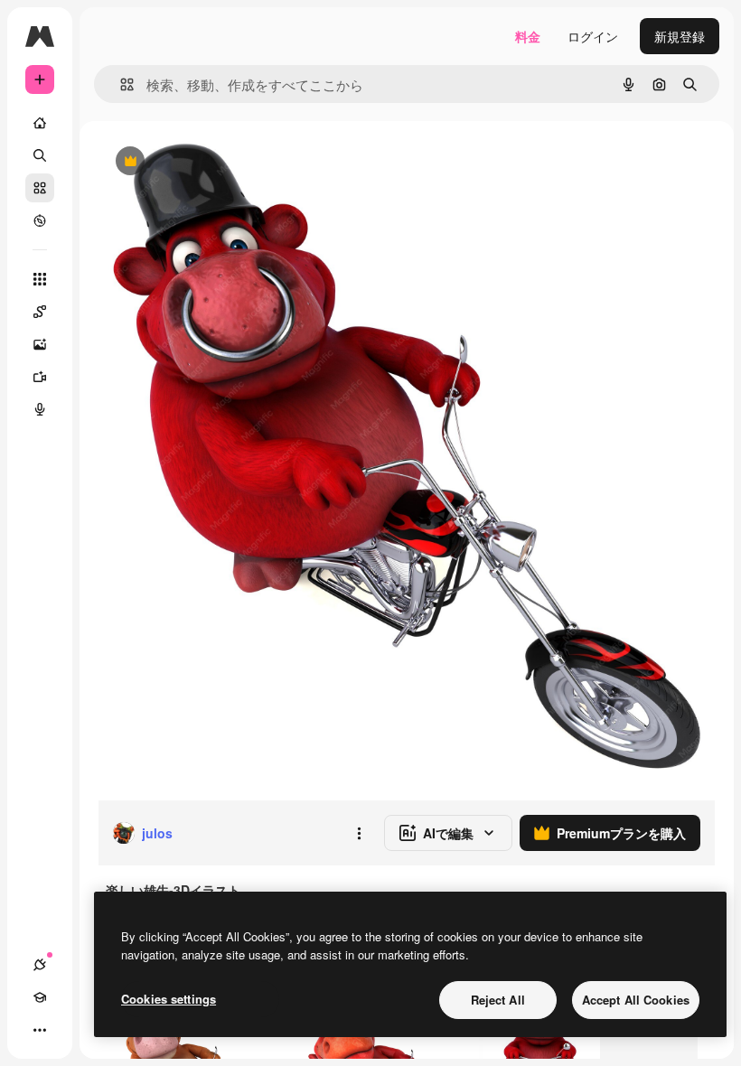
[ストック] (39, 187)
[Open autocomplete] (120, 84)
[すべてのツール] (39, 279)
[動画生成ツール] (39, 376)
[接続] (39, 964)
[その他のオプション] (359, 833)
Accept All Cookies (635, 999)
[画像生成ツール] (39, 344)
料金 (527, 36)
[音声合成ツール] (39, 409)
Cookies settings (168, 998)
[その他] (39, 1029)
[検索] (39, 155)
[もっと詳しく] (39, 220)
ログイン (592, 36)
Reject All (498, 999)
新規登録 (679, 36)
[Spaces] (39, 311)
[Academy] (39, 997)
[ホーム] (39, 122)
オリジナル (222, 162)
